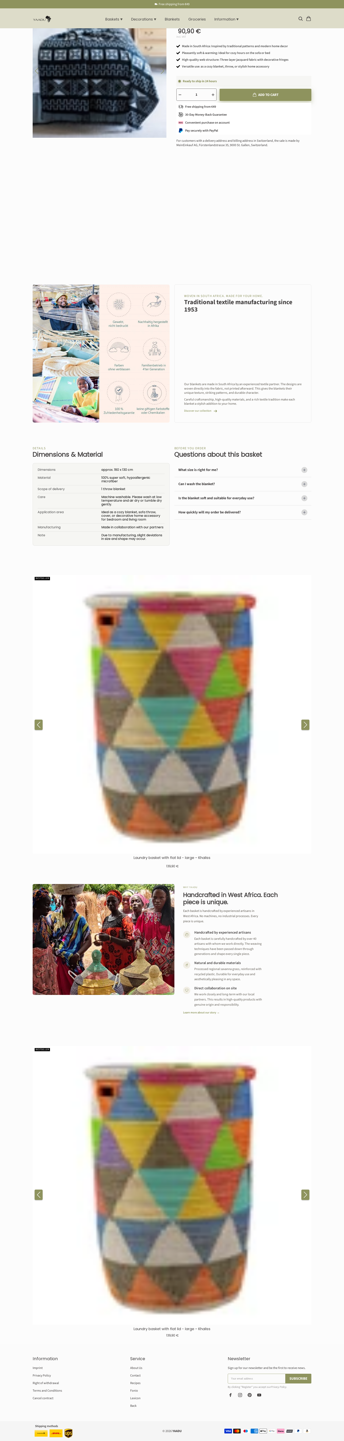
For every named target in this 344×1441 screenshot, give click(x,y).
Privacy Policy (42, 1375)
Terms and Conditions (47, 1390)
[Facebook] (231, 1395)
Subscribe (298, 1378)
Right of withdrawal (46, 1383)
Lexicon (135, 1398)
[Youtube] (259, 1395)
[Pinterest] (250, 1395)
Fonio (134, 1390)
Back (133, 1406)
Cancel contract (43, 1398)
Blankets (172, 19)
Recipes (135, 1383)
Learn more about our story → (201, 1013)
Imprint (38, 1368)
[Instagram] (240, 1395)
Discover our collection (197, 411)
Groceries (197, 19)
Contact (135, 1375)
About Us (136, 1368)
